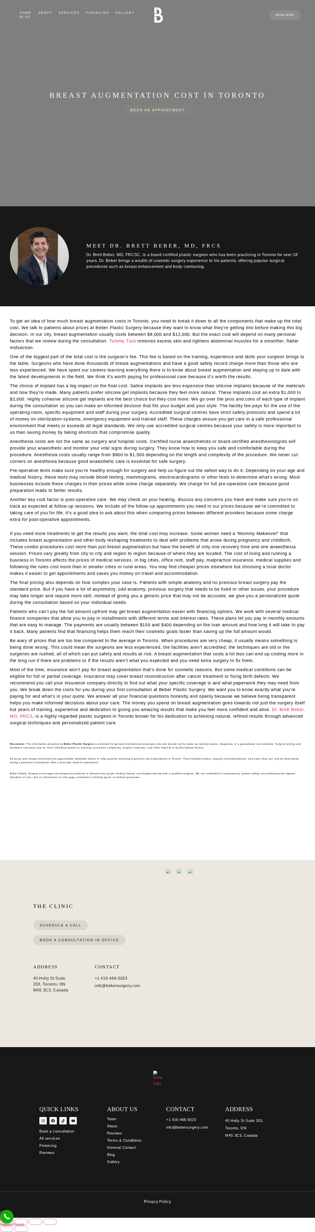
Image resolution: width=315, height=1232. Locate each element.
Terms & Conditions (124, 1140)
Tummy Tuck (122, 341)
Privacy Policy (157, 1202)
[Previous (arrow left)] (6, 1229)
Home (26, 13)
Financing (97, 13)
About (45, 13)
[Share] (35, 1222)
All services (49, 1138)
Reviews (47, 1152)
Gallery (125, 13)
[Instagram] (43, 1120)
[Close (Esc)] (50, 1222)
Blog (25, 17)
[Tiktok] (63, 1120)
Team (112, 1119)
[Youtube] (73, 1120)
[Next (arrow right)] (21, 1229)
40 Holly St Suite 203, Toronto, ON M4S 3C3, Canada (244, 1128)
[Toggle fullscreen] (21, 1222)
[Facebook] (53, 1120)
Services (69, 13)
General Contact (121, 1147)
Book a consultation (56, 1131)
